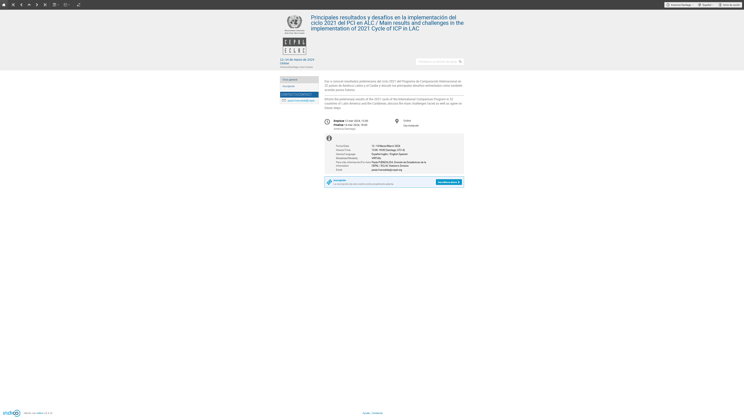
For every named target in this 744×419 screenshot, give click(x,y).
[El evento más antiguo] (14, 5)
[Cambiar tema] (67, 5)
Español (707, 5)
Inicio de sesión (731, 5)
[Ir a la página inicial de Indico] (4, 5)
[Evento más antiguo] (21, 5)
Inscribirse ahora (447, 182)
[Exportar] (56, 5)
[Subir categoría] (29, 5)
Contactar (377, 413)
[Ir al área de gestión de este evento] (79, 5)
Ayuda (366, 413)
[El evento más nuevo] (44, 5)
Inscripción (288, 86)
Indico (40, 413)
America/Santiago (681, 5)
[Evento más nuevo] (37, 5)
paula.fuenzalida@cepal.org (303, 100)
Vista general (289, 79)
